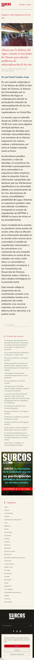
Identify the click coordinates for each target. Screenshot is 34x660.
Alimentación (8, 513)
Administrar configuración (17, 654)
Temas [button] (28, 5)
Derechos (11, 71)
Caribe (6, 529)
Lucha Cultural (9, 564)
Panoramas (8, 573)
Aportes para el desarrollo (12, 520)
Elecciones (7, 554)
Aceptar (17, 646)
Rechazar (17, 650)
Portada (22, 5)
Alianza (6, 510)
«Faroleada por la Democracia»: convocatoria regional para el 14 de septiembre (15, 375)
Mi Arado (7, 570)
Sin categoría (8, 589)
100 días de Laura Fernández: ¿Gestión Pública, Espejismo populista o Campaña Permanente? (17, 388)
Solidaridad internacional (12, 592)
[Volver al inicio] (6, 4)
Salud (6, 583)
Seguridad (7, 586)
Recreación (7, 580)
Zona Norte (8, 602)
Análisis (7, 516)
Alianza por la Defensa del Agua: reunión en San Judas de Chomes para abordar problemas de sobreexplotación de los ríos (16, 57)
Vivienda (7, 599)
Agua (24, 69)
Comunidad (4, 71)
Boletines (7, 526)
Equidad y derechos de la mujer (14, 558)
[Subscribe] (31, 625)
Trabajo (6, 596)
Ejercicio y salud (9, 551)
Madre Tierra (8, 567)
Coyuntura (7, 535)
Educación (7, 548)
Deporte (7, 542)
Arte (5, 523)
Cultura (6, 539)
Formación (7, 561)
